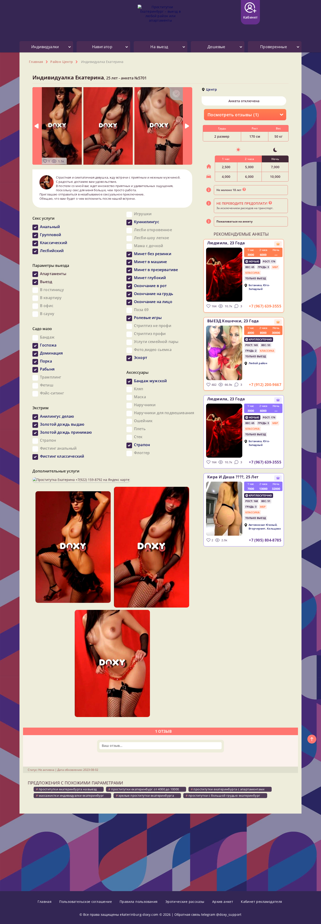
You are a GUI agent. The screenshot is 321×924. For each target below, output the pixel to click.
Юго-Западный (259, 287)
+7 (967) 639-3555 (265, 306)
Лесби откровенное (153, 229)
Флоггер (142, 452)
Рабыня (47, 369)
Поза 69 (141, 309)
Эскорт (140, 357)
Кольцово (274, 528)
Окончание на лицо (153, 301)
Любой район (258, 363)
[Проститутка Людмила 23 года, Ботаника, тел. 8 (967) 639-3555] (224, 275)
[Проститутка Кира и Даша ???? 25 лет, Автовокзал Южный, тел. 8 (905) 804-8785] (224, 509)
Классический (53, 242)
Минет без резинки (152, 253)
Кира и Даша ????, (233, 477)
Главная (44, 901)
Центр (211, 89)
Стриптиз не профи (152, 325)
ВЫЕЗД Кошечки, (233, 321)
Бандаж (47, 337)
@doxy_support (229, 914)
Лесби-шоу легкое (151, 237)
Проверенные (273, 46)
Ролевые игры (148, 317)
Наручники (145, 404)
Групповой (50, 234)
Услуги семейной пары (156, 341)
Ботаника (255, 285)
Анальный (50, 226)
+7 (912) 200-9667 (265, 384)
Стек (138, 436)
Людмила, (226, 243)
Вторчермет (257, 528)
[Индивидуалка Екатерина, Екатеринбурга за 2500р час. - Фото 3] (159, 125)
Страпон (48, 440)
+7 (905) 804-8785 (265, 540)
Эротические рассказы (184, 901)
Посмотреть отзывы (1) (233, 114)
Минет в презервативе (156, 269)
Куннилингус (146, 221)
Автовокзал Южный (263, 524)
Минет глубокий (150, 277)
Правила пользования (139, 901)
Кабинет (250, 17)
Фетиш (46, 385)
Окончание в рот (150, 285)
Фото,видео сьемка (153, 349)
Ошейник (143, 420)
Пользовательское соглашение (85, 901)
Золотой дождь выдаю (62, 424)
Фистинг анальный (58, 448)
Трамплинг (50, 377)
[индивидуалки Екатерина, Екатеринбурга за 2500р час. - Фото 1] (57, 125)
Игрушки (143, 213)
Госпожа (48, 345)
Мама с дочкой (148, 245)
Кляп (138, 388)
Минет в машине (150, 261)
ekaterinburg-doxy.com (139, 914)
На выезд (159, 46)
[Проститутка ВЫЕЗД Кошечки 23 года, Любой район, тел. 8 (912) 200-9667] (224, 353)
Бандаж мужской (150, 380)
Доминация (51, 353)
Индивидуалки (45, 46)
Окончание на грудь (153, 293)
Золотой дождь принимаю (66, 432)
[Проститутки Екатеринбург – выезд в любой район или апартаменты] (160, 17)
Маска (140, 396)
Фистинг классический (62, 456)
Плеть (140, 428)
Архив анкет (222, 901)
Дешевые (216, 46)
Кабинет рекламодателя (261, 901)
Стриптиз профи (150, 333)
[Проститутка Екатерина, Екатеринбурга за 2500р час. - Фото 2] (108, 125)
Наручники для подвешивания (164, 412)
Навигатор (102, 46)
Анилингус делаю (57, 416)
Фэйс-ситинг (52, 393)
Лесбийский (52, 250)
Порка (46, 361)
